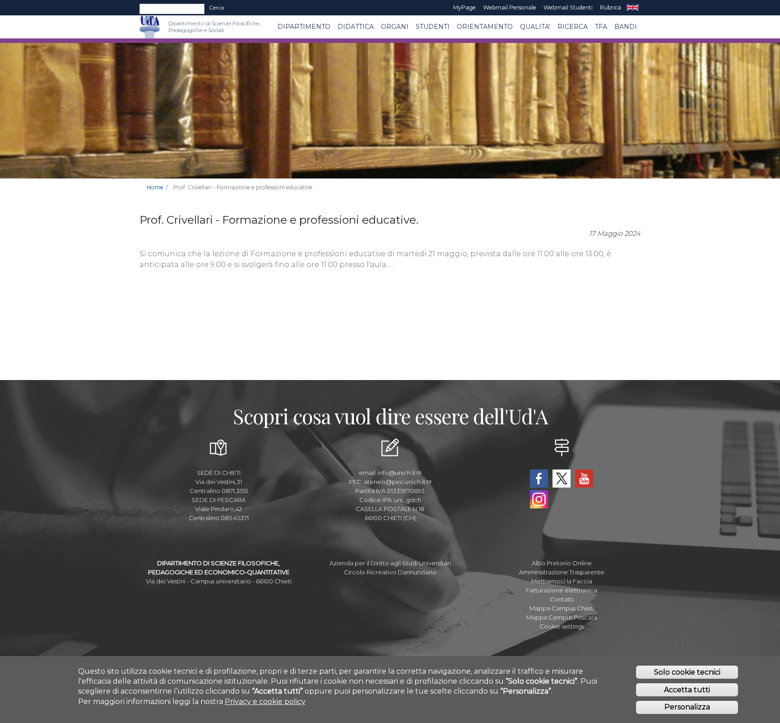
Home (155, 187)
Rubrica (610, 7)
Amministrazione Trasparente (561, 572)
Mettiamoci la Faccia (561, 581)
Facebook (539, 478)
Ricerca (572, 27)
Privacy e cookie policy (265, 701)
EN (633, 7)
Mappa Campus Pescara (561, 617)
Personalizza (687, 707)
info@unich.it (397, 472)
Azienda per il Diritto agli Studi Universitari (390, 563)
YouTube (584, 478)
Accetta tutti (687, 689)
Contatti (562, 599)
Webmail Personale (509, 7)
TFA (601, 27)
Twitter (561, 478)
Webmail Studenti (568, 7)
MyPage (464, 7)
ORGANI (395, 27)
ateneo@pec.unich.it (395, 481)
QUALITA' (535, 27)
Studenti (433, 27)
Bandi (625, 27)
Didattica (356, 27)
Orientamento (485, 27)
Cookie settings (561, 626)
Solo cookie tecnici (687, 671)
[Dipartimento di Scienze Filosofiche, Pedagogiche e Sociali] (164, 26)
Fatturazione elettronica (561, 590)
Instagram (539, 499)
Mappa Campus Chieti (561, 608)
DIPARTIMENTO (304, 27)
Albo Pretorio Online (562, 563)
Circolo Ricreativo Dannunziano (390, 572)
